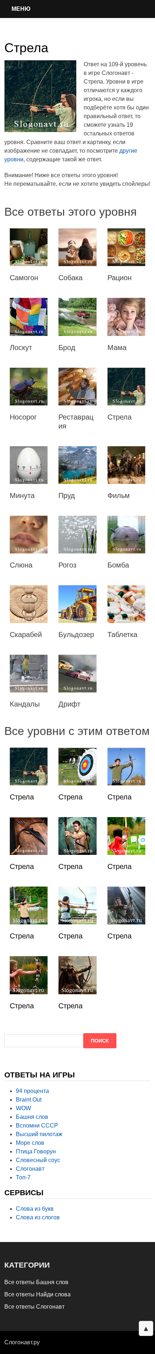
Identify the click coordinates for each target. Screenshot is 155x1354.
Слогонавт (30, 1169)
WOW (23, 1108)
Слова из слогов (38, 1217)
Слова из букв (35, 1209)
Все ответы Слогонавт (34, 1307)
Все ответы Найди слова (37, 1294)
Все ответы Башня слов (36, 1282)
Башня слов (32, 1117)
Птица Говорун (36, 1151)
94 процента (32, 1091)
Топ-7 (23, 1177)
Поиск (100, 1041)
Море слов (30, 1143)
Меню (21, 9)
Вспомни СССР (37, 1125)
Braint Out (28, 1100)
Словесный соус (38, 1160)
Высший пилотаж (39, 1134)
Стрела (22, 797)
